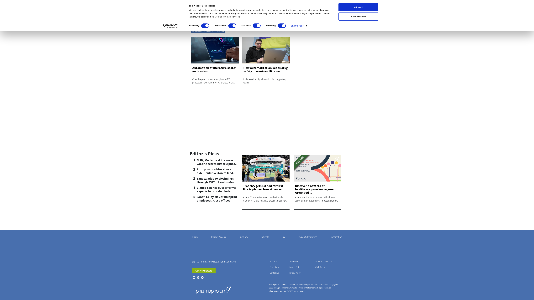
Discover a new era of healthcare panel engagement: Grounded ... (316, 189)
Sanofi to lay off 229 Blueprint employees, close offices (217, 198)
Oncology (243, 236)
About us (274, 261)
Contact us (274, 273)
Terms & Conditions (323, 261)
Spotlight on (336, 236)
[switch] (232, 25)
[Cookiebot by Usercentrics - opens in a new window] (170, 26)
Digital (195, 236)
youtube (194, 277)
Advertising (274, 267)
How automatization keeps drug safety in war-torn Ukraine (265, 69)
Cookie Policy (295, 267)
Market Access (218, 236)
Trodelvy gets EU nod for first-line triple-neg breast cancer (263, 187)
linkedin (198, 277)
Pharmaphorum (213, 290)
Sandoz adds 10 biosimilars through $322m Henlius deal (216, 180)
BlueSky (202, 277)
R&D (284, 236)
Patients (265, 236)
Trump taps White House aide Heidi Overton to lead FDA (215, 173)
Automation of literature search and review (214, 69)
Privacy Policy (294, 273)
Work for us (320, 267)
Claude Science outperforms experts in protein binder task (216, 191)
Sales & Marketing (308, 236)
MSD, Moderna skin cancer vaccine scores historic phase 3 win (217, 163)
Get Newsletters (203, 270)
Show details (297, 26)
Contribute (293, 261)
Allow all (358, 7)
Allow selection (358, 16)
